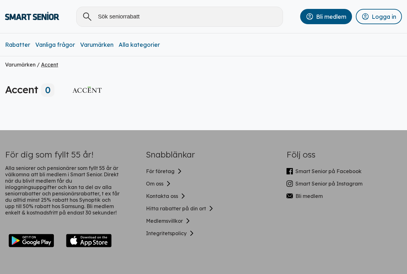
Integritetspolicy (166, 233)
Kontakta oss (162, 196)
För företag (160, 171)
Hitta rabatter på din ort (176, 208)
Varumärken (97, 44)
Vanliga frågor (55, 44)
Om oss (154, 183)
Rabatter (17, 44)
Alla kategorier (139, 44)
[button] (326, 16)
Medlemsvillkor (164, 221)
